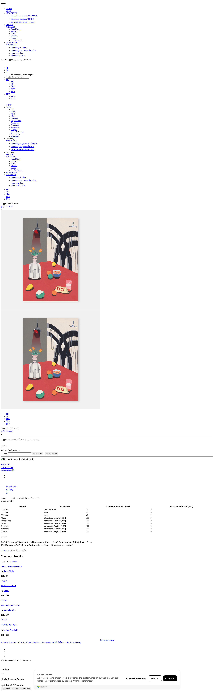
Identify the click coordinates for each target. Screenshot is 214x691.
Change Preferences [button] (136, 678)
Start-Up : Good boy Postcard (11, 566)
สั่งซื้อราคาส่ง (7, 468)
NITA (6, 591)
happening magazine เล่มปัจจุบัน (24, 16)
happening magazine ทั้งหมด (22, 19)
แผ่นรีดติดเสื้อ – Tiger (9, 625)
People (13, 31)
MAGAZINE (11, 13)
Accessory (15, 127)
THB (13, 96)
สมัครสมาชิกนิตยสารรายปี (22, 22)
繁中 (13, 92)
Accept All (170, 678)
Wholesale (15, 136)
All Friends (15, 134)
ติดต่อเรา (36, 643)
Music (13, 114)
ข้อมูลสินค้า (11, 487)
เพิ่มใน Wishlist (51, 454)
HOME (9, 9)
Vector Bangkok (10, 630)
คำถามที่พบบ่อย (8, 643)
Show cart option (107, 640)
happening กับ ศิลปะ (19, 47)
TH (12, 82)
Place (13, 34)
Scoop (13, 38)
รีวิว (7, 493)
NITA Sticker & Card (8, 586)
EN (12, 84)
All (12, 109)
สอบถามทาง (6, 471)
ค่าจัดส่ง (9, 490)
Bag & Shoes (16, 121)
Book (13, 112)
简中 (13, 89)
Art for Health (16, 40)
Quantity (4, 454)
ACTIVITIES (11, 42)
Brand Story (15, 29)
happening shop (17, 53)
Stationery (15, 125)
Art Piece (14, 123)
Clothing (14, 118)
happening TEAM (18, 55)
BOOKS (9, 25)
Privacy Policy (75, 643)
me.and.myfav (9, 610)
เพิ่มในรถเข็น (37, 454)
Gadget (14, 130)
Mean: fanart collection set (10, 605)
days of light (9, 571)
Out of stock (6, 561)
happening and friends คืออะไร (23, 50)
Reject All (155, 678)
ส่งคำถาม (5, 464)
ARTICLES (10, 27)
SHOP (8, 11)
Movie (13, 116)
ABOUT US (11, 45)
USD (13, 99)
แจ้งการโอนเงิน (47, 643)
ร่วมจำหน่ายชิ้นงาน (23, 643)
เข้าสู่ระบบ (5, 550)
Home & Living (17, 132)
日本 (13, 86)
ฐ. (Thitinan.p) (6, 206)
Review (14, 36)
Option (3, 445)
